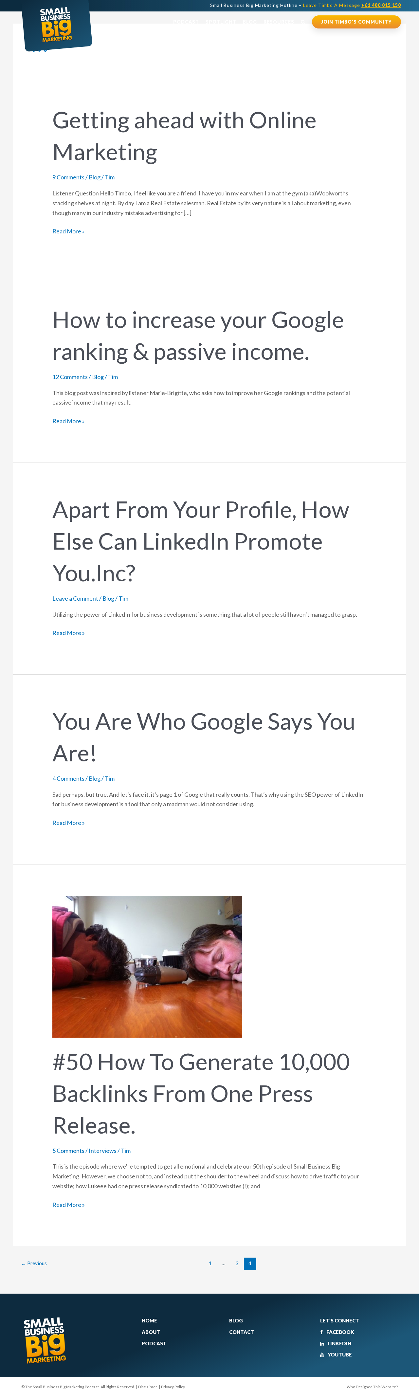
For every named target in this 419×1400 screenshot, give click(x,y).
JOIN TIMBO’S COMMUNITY (356, 22)
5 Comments (68, 1150)
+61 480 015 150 (381, 5)
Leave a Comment (75, 598)
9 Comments (68, 177)
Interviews (103, 1150)
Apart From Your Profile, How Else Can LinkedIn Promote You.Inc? (200, 540)
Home (149, 1320)
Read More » (68, 231)
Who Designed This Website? (372, 1386)
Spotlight (221, 22)
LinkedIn (339, 1343)
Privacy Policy (173, 1386)
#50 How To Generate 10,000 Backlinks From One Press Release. (201, 1092)
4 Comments (68, 778)
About (151, 1332)
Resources (279, 22)
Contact (241, 1332)
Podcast (186, 22)
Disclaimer (147, 1386)
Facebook (339, 1332)
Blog (250, 22)
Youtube (339, 1354)
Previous (34, 1263)
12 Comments (70, 376)
